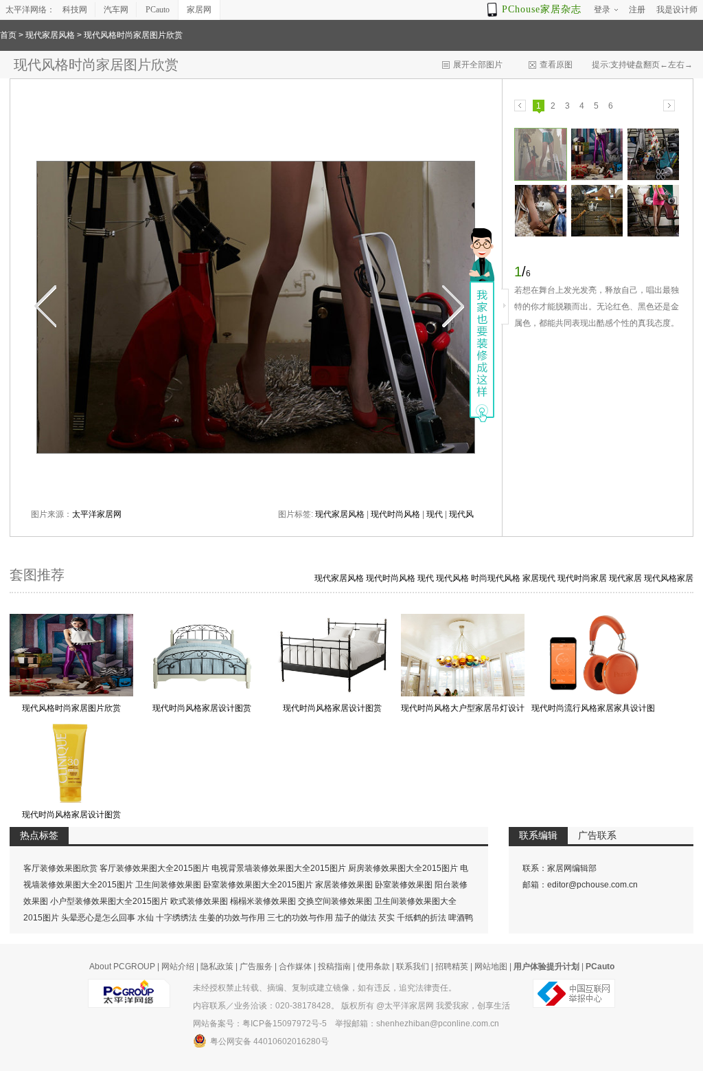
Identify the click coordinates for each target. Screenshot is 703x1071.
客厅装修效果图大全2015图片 (154, 868)
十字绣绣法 (176, 918)
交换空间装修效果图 (335, 901)
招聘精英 (451, 966)
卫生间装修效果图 (168, 885)
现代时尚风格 (395, 514)
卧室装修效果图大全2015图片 (258, 885)
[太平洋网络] (129, 988)
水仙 (145, 918)
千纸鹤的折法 (421, 918)
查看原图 (556, 64)
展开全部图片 (478, 64)
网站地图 (490, 966)
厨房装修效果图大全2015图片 (403, 868)
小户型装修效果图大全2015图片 (109, 901)
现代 (434, 514)
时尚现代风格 (495, 578)
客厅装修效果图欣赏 (60, 868)
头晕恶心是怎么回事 (98, 918)
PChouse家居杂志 (541, 9)
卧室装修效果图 (404, 885)
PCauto (158, 9)
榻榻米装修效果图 (263, 901)
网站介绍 (177, 966)
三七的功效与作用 (300, 918)
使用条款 (373, 966)
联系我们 (412, 966)
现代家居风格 (50, 35)
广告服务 (256, 966)
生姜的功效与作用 (232, 918)
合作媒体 (295, 966)
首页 (8, 35)
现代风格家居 (668, 578)
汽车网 (116, 9)
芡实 (386, 918)
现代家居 (625, 578)
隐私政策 (216, 966)
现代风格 (452, 578)
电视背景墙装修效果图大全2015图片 (278, 868)
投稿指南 (334, 966)
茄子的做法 (355, 918)
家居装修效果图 (344, 885)
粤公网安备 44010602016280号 (269, 1041)
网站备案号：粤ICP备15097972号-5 (260, 1023)
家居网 (199, 9)
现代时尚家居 (582, 578)
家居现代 (538, 578)
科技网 (74, 9)
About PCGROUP (122, 966)
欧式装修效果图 (199, 901)
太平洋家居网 (97, 514)
